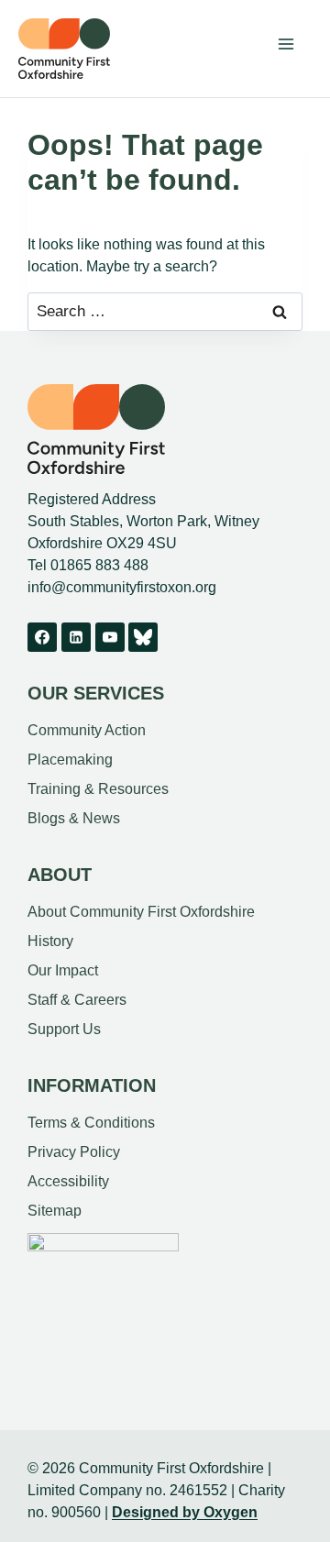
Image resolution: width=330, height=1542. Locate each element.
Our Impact (63, 970)
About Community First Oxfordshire (141, 912)
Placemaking (70, 759)
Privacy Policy (74, 1152)
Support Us (64, 1029)
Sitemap (55, 1210)
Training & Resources (98, 789)
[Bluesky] (143, 637)
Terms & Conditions (91, 1122)
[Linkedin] (76, 637)
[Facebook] (42, 637)
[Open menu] (285, 43)
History (50, 941)
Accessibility (68, 1181)
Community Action (87, 730)
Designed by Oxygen (185, 1512)
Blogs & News (74, 818)
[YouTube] (110, 637)
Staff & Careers (77, 1000)
